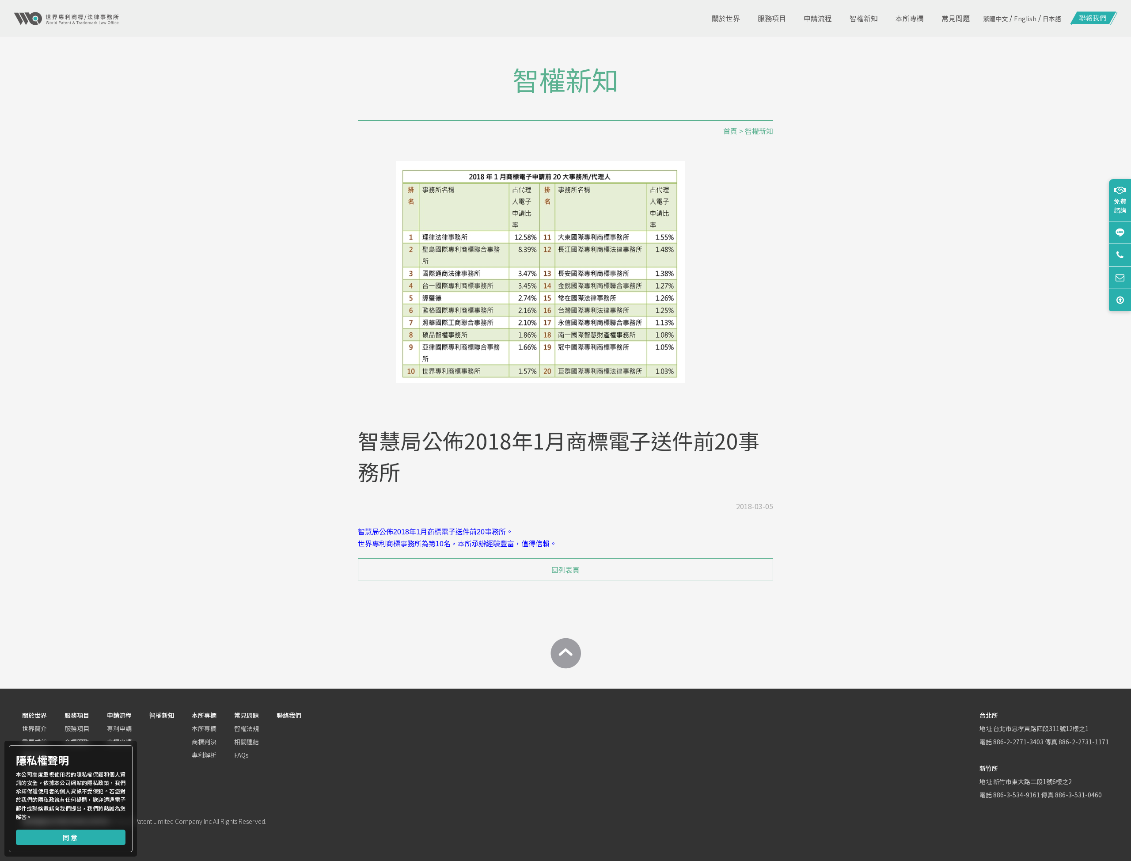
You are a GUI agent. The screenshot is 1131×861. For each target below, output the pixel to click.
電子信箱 (1120, 277)
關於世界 (34, 715)
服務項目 (77, 715)
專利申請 (119, 728)
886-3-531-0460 (1078, 794)
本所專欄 (204, 715)
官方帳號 (1120, 232)
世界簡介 (34, 728)
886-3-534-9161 (1016, 794)
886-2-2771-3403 (1018, 741)
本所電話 (1120, 255)
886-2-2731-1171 (1084, 741)
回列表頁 (565, 569)
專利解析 (204, 755)
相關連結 (246, 741)
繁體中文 (995, 18)
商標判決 (204, 741)
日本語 (1052, 18)
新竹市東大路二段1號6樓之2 (1032, 781)
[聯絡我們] (1094, 18)
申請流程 (119, 715)
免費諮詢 (1120, 205)
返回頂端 (1120, 300)
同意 (71, 837)
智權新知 (161, 715)
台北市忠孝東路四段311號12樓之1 (1041, 728)
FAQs (241, 755)
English (1025, 18)
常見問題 (246, 715)
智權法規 (246, 728)
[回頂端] (565, 653)
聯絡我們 (289, 715)
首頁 (730, 131)
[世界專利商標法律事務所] (66, 18)
